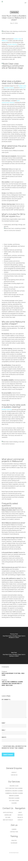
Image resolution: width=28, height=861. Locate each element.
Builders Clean (14, 786)
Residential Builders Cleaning (14, 790)
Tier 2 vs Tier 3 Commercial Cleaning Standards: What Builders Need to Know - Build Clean (12, 683)
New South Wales (8, 820)
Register (14, 840)
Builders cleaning (6, 409)
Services (20, 815)
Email (4, 730)
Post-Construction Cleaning (14, 788)
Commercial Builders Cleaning (14, 793)
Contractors (14, 831)
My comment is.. (6, 699)
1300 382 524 (14, 775)
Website (4, 737)
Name (4, 723)
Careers (14, 829)
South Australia (8, 812)
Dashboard (14, 843)
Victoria (7, 817)
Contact (14, 772)
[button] (25, 2)
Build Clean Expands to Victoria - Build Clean (13, 674)
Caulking (14, 803)
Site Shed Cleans (14, 800)
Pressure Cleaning (14, 798)
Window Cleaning (14, 795)
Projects (20, 817)
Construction (14, 12)
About (20, 812)
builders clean (18, 39)
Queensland (7, 815)
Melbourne (5, 40)
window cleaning (12, 44)
